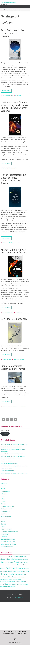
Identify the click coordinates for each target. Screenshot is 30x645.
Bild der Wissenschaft (7, 557)
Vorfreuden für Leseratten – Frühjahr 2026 (12, 452)
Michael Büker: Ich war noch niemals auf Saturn (14, 250)
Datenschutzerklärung (15, 642)
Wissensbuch (25, 582)
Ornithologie (4, 577)
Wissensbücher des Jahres (8, 540)
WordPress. (20, 595)
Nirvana (15, 595)
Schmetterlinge (12, 579)
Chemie (3, 502)
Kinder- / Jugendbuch (6, 514)
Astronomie (18, 95)
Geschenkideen (21, 563)
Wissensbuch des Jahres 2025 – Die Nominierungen (14, 471)
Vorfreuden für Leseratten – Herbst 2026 (11, 445)
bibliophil (19, 555)
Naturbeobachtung (8, 572)
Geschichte (4, 512)
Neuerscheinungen (20, 575)
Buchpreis (4, 560)
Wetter (21, 582)
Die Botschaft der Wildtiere (8, 468)
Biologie (22, 358)
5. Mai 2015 (6, 404)
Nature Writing (22, 572)
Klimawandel (3, 569)
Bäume (11, 560)
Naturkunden (3, 575)
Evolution (18, 560)
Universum (24, 580)
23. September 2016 (8, 311)
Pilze (3, 494)
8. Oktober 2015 (7, 358)
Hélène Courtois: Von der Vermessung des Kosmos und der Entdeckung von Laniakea (14, 106)
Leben (22, 569)
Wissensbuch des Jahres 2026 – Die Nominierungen (14, 442)
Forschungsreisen (5, 563)
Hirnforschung (3, 566)
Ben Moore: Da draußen (14, 317)
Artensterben (8, 554)
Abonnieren (5, 432)
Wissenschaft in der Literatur (18, 404)
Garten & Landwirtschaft (7, 504)
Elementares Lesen (8, 2)
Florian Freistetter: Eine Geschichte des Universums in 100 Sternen (13, 178)
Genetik (15, 563)
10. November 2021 (8, 95)
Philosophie (10, 577)
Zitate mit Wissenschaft (7, 545)
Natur (27, 569)
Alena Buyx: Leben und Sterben (9, 462)
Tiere (3, 497)
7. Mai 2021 (6, 167)
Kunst (18, 569)
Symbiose (18, 580)
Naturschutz (11, 575)
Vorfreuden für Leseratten (8, 537)
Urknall (2, 582)
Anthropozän (2, 554)
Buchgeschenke (25, 557)
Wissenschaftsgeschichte (7, 585)
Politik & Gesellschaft (6, 527)
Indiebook (11, 566)
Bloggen (3, 499)
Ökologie (3, 522)
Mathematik (4, 517)
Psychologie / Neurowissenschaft (9, 530)
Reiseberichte (4, 532)
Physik (2, 525)
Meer (25, 569)
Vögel (6, 582)
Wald (10, 582)
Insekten (21, 566)
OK (15, 639)
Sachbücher (4, 535)
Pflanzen (4, 492)
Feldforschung (25, 560)
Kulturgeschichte (12, 569)
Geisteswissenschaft (6, 507)
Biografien (3, 484)
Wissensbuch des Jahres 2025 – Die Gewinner (13, 454)
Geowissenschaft (5, 509)
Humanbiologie (6, 489)
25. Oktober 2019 (7, 242)
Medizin (3, 519)
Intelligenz (26, 566)
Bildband (24, 555)
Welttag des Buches (15, 582)
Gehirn (11, 563)
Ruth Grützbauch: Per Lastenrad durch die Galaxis (12, 33)
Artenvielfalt (13, 554)
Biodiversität (18, 557)
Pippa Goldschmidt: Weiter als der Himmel (13, 366)
